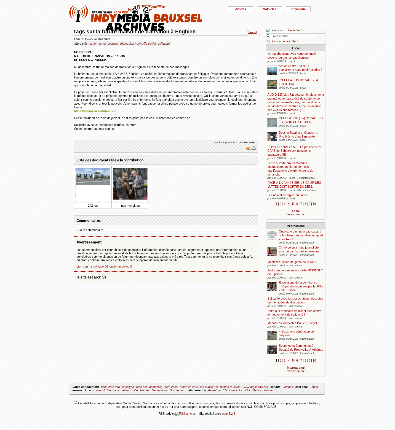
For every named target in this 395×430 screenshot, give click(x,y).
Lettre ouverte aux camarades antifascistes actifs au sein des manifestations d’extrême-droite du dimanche (290, 168)
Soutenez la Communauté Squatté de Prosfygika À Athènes (301, 347)
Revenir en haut (296, 214)
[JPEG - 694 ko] (130, 198)
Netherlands (160, 390)
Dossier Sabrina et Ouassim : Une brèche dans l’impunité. (298, 134)
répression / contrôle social (138, 43)
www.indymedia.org (255, 387)
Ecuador (244, 390)
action (93, 43)
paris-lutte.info (110, 387)
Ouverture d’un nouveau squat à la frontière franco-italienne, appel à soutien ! (301, 235)
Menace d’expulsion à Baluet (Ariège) (292, 323)
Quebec (288, 387)
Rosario (269, 390)
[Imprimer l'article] (253, 149)
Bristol (100, 390)
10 (314, 204)
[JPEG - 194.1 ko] (93, 184)
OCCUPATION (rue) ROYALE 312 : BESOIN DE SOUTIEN (301, 120)
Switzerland (177, 390)
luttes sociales (108, 43)
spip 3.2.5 (228, 413)
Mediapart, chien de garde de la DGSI (292, 262)
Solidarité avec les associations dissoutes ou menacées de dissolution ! (295, 300)
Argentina (214, 390)
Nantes (144, 390)
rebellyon (128, 387)
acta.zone (171, 387)
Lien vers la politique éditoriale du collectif (104, 266)
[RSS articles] (185, 413)
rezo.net (141, 387)
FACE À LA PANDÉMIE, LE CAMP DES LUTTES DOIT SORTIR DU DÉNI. (294, 184)
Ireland (125, 390)
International (295, 226)
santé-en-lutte (189, 387)
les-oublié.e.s (209, 387)
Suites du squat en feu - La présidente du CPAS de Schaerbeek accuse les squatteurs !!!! (294, 150)
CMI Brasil (230, 390)
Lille (135, 390)
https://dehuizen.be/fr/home (93, 111)
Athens (89, 390)
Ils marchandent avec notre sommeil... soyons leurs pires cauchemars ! (292, 55)
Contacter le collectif (285, 41)
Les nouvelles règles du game (287, 195)
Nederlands (295, 30)
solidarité (164, 43)
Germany (113, 390)
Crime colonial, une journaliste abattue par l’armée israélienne (299, 249)
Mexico (257, 390)
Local (296, 48)
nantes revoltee (230, 387)
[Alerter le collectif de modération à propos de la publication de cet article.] (248, 149)
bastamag (155, 387)
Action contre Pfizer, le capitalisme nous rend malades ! (300, 68)
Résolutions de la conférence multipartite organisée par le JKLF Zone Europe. (301, 286)
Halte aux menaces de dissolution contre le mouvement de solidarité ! (294, 312)
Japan (314, 387)
